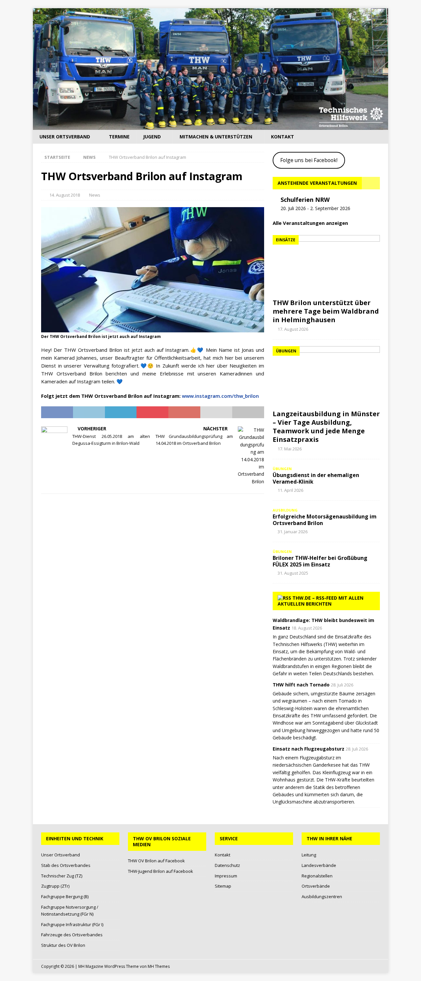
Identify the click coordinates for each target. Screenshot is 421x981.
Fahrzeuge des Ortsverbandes (72, 935)
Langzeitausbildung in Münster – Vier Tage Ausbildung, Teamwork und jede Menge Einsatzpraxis (326, 426)
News (94, 195)
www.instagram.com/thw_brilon (220, 396)
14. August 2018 (64, 195)
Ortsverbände (316, 886)
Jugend (152, 136)
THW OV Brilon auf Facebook (156, 861)
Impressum (226, 876)
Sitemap (223, 886)
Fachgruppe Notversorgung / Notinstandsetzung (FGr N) (69, 910)
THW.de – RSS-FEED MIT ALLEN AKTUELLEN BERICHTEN (320, 601)
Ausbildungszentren (322, 896)
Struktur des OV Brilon (63, 945)
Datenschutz (227, 865)
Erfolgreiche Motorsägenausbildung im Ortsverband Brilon (325, 520)
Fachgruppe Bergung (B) (64, 896)
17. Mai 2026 (290, 449)
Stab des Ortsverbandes (65, 865)
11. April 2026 (290, 490)
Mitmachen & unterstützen (216, 136)
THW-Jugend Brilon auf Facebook (160, 871)
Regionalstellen (317, 876)
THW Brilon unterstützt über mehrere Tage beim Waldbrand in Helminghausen (326, 311)
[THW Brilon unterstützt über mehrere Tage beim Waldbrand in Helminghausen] (326, 265)
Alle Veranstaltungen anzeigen (310, 223)
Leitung (309, 855)
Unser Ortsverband (64, 136)
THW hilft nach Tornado (301, 685)
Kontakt (282, 136)
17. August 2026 (293, 329)
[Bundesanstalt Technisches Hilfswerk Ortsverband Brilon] (210, 126)
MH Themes (159, 966)
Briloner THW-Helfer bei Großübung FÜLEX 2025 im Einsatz (320, 561)
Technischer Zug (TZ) (61, 876)
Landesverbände (319, 865)
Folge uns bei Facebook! (308, 160)
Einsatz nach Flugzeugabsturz (308, 749)
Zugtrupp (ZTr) (55, 886)
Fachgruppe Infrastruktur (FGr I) (72, 924)
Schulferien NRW (305, 199)
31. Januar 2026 (293, 532)
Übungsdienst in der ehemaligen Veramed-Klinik (316, 478)
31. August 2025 (293, 573)
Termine (119, 136)
